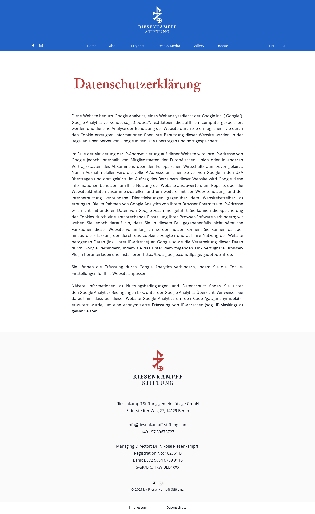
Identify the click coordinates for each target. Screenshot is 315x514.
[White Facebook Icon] (33, 45)
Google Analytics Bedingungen (108, 292)
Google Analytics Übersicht (190, 292)
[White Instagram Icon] (41, 45)
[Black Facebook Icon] (154, 483)
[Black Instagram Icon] (161, 483)
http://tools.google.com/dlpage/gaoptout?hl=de (187, 254)
